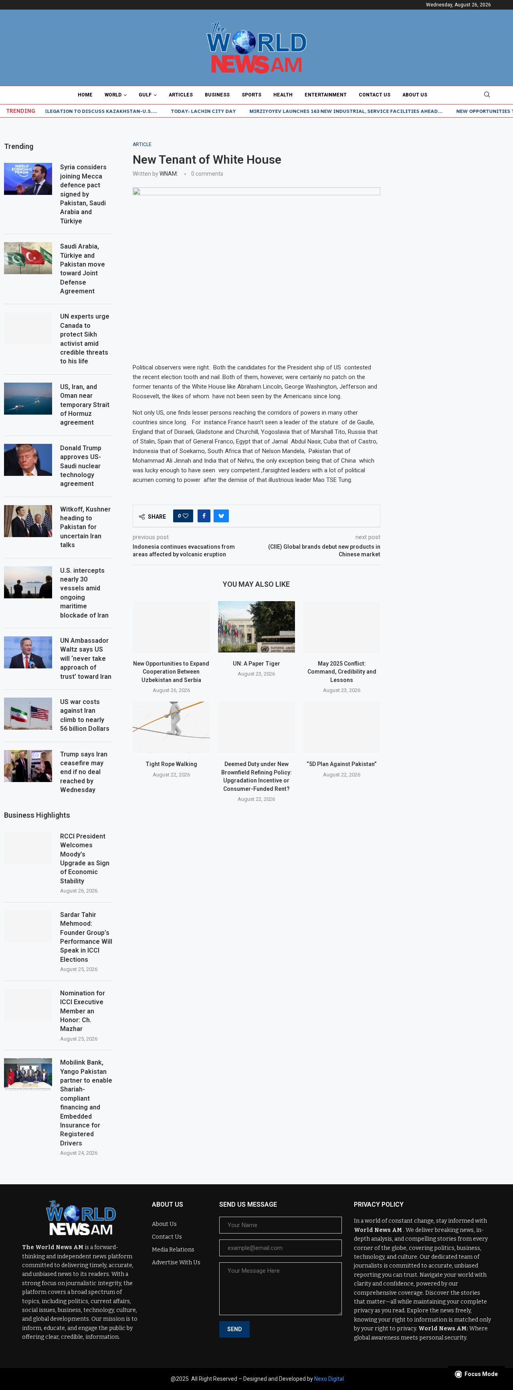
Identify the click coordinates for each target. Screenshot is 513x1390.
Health (283, 95)
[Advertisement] (454, 262)
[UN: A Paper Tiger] (256, 626)
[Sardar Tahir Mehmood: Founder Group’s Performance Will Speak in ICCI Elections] (28, 927)
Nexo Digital (329, 1379)
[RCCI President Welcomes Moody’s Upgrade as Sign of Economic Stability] (28, 848)
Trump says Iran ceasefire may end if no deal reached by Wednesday (83, 772)
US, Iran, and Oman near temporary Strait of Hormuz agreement (84, 405)
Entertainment (326, 95)
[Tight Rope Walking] (171, 727)
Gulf (145, 95)
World (113, 95)
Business (217, 95)
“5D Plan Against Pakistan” (342, 764)
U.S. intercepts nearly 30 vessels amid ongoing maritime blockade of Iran (84, 593)
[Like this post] (185, 515)
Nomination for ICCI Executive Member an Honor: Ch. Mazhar (82, 1011)
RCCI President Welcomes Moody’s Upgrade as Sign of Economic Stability (84, 858)
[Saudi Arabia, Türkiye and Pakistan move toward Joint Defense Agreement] (28, 258)
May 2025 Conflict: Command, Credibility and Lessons (341, 671)
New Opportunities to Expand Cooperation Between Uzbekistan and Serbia (171, 671)
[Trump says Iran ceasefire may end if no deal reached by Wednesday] (28, 766)
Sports (251, 95)
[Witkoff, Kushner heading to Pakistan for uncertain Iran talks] (28, 521)
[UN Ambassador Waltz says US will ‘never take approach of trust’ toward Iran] (28, 652)
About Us (414, 95)
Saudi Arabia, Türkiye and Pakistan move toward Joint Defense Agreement (82, 269)
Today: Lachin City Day (179, 111)
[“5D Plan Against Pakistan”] (341, 727)
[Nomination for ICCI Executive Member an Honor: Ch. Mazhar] (28, 1005)
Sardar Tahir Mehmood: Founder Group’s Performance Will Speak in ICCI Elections (86, 937)
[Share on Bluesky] (221, 515)
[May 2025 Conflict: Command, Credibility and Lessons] (341, 626)
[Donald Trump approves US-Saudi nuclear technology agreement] (28, 460)
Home (85, 95)
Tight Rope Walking (171, 764)
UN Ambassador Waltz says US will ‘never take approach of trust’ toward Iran (85, 658)
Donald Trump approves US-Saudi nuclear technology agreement (80, 466)
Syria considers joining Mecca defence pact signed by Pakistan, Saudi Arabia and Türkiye (83, 194)
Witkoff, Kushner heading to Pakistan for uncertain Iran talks (85, 527)
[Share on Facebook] (204, 515)
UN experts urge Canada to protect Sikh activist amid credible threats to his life (84, 339)
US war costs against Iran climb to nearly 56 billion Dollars (84, 715)
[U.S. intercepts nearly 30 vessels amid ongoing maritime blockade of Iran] (28, 582)
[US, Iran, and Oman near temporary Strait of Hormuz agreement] (28, 399)
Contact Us (374, 95)
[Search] (487, 95)
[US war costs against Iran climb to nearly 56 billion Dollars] (28, 714)
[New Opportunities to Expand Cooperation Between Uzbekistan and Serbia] (171, 626)
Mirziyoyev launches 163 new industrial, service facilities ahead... (322, 111)
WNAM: (169, 173)
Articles (181, 95)
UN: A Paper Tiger (256, 663)
